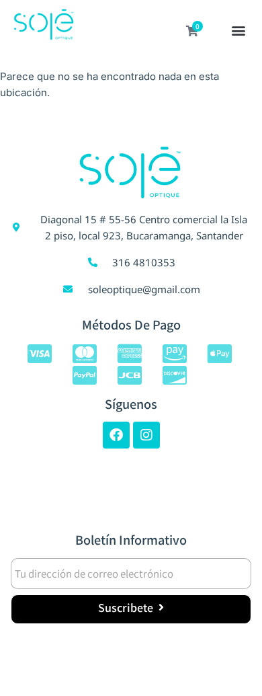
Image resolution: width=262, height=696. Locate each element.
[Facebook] (116, 435)
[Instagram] (146, 435)
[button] (239, 32)
